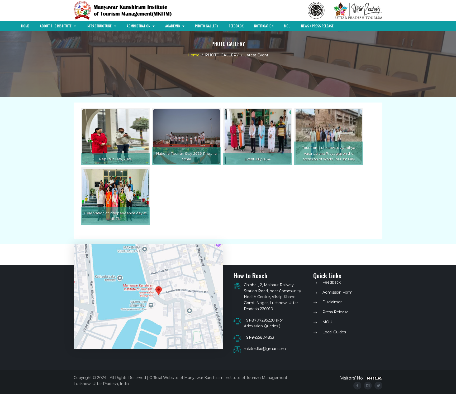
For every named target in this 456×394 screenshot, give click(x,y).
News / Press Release (317, 25)
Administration (139, 25)
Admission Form (337, 292)
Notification (263, 25)
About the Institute (56, 25)
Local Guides (334, 332)
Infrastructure (99, 25)
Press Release (335, 312)
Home (25, 25)
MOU (287, 25)
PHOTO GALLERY (206, 25)
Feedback (236, 25)
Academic (173, 25)
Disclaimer (332, 302)
